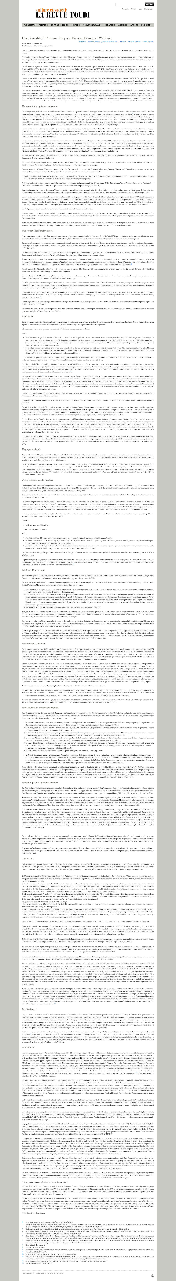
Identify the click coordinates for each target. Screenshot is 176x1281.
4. (22, 1231)
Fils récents (29, 25)
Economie (145, 25)
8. (22, 1247)
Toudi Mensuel (148, 41)
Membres (125, 9)
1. (22, 1222)
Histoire (76, 25)
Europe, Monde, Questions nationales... (103, 41)
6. (22, 1240)
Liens (140, 9)
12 (55, 1003)
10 (37, 792)
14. (23, 1263)
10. (23, 1252)
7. (22, 1245)
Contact (133, 9)
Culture (55, 25)
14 (136, 1073)
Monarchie (110, 25)
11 (81, 916)
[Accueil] (63, 18)
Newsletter (148, 9)
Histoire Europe (134, 41)
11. (23, 1254)
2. (22, 1224)
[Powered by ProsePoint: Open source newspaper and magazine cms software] (152, 1276)
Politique (43, 25)
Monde (65, 25)
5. (22, 1236)
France (123, 41)
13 (30, 1034)
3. (22, 1229)
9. (22, 1249)
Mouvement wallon (92, 25)
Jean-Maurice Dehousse (32, 43)
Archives (122, 25)
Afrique (134, 25)
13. (23, 1261)
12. (23, 1256)
